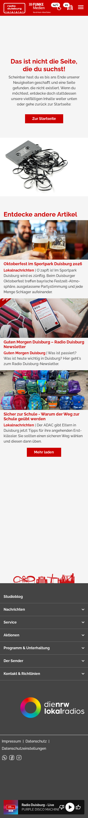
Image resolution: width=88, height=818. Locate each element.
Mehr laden (44, 452)
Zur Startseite (44, 119)
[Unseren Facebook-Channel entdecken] (11, 757)
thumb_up (78, 807)
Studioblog (13, 596)
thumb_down (62, 807)
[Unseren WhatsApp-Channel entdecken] (4, 757)
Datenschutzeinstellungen (24, 748)
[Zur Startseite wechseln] (14, 8)
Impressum (11, 741)
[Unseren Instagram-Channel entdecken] (19, 757)
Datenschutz (36, 741)
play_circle (70, 807)
